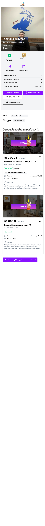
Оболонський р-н (14, 164)
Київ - (14, 116)
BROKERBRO (7, 45)
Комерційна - (19, 120)
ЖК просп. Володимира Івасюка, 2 (15, 172)
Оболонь (17, 168)
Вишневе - (23, 116)
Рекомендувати (14, 102)
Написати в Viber (34, 93)
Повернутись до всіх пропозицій (21, 260)
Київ (6, 164)
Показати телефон (13, 92)
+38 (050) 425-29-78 (12, 97)
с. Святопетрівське (11, 228)
